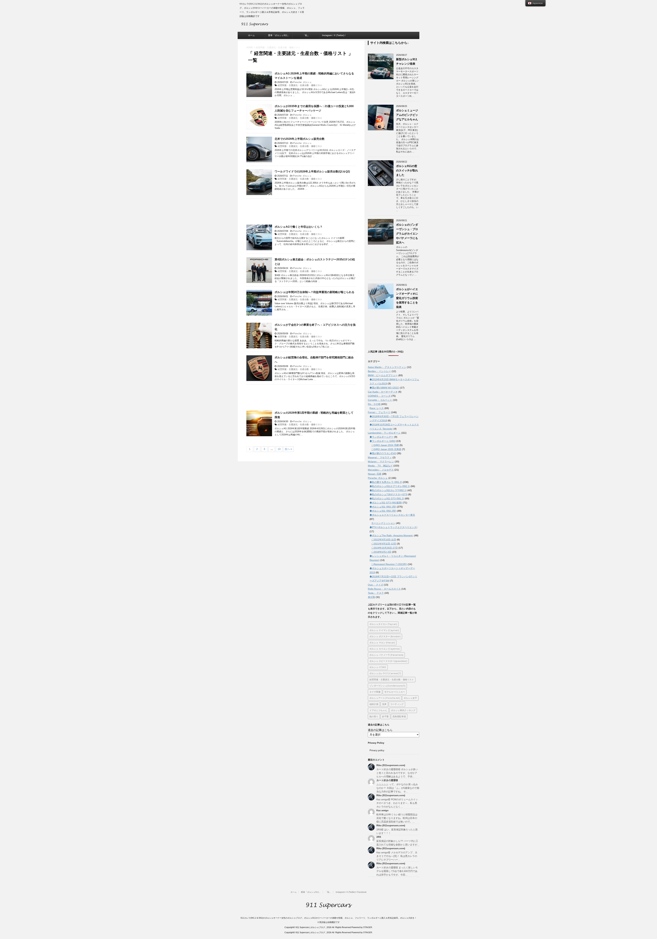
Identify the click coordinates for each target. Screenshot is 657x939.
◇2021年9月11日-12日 (383, 543)
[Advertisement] (301, 213)
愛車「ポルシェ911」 (278, 35)
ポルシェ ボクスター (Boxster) (385, 636)
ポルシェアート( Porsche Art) (384, 698)
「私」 (306, 35)
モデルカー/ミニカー (394, 691)
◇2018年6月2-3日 (381, 552)
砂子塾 (385, 716)
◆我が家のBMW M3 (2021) (384, 387)
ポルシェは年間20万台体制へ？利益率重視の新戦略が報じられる (314, 292)
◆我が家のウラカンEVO (383, 453)
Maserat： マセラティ (380, 457)
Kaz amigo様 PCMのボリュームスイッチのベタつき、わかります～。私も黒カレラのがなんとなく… (397, 803)
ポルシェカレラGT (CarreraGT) (385, 673)
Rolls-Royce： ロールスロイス (384, 588)
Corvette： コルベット (380, 400)
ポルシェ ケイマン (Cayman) (384, 630)
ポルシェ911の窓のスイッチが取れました (407, 170)
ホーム (251, 35)
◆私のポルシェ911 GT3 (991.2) (387, 498)
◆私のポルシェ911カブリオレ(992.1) (390, 486)
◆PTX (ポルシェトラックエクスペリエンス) (393, 527)
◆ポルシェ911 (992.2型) (383, 510)
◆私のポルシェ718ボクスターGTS (388, 494)
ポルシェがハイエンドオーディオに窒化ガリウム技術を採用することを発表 (407, 298)
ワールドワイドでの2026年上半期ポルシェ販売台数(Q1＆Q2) (312, 171)
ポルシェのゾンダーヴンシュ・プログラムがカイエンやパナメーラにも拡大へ (407, 233)
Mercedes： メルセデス (381, 469)
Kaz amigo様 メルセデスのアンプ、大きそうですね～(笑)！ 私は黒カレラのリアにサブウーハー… (396, 856)
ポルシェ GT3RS (377, 667)
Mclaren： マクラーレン (381, 461)
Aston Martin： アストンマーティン (387, 367)
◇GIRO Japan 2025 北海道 (386, 449)
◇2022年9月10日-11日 (383, 539)
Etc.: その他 (374, 404)
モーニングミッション (383, 523)
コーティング (397, 704)
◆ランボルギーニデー (382, 437)
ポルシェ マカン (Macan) (382, 642)
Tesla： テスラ (376, 593)
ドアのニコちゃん (378, 710)
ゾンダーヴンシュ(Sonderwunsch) (387, 685)
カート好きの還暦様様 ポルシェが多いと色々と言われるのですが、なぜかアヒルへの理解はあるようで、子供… (397, 773)
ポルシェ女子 (410, 698)
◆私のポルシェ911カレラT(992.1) (388, 490)
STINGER (367, 927)
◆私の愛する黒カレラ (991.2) (386, 482)
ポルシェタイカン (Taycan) (383, 624)
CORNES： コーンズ (379, 395)
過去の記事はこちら (380, 730)
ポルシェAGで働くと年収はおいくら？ (299, 226)
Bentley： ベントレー (379, 371)
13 (279, 449)
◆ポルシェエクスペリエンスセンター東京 (392, 515)
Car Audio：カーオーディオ (383, 391)
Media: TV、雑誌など (380, 465)
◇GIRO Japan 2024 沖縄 (385, 445)
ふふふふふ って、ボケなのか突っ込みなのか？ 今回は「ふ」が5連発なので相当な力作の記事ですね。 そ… (397, 788)
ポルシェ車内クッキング (403, 710)
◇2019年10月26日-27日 (384, 547)
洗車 (384, 704)
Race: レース (377, 408)
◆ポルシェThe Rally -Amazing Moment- (391, 535)
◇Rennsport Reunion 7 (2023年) (389, 564)
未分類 (371, 597)
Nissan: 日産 (374, 473)
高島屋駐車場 (399, 716)
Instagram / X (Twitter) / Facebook (333, 36)
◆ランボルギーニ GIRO (383, 441)
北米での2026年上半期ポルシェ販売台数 (300, 138)
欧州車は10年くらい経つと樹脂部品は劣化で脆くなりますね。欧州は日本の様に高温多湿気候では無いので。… (396, 818)
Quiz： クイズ (375, 584)
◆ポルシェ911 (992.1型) (383, 506)
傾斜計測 (373, 704)
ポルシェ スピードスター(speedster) (388, 661)
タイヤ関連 (375, 691)
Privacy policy (377, 750)
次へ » (288, 449)
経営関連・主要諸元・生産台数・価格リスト (300, 85)
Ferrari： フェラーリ (379, 412)
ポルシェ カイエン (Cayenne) (384, 648)
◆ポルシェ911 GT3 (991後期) (386, 502)
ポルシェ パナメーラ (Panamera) (386, 654)
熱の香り (373, 716)
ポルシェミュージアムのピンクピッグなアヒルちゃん (407, 115)
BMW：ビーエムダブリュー (383, 375)
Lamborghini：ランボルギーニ (384, 432)
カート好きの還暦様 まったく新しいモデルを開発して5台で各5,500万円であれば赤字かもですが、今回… (397, 871)
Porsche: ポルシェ (302, 82)
